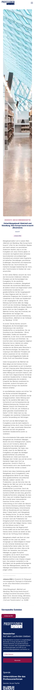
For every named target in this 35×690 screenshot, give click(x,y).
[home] (8, 3)
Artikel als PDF (8, 616)
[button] (31, 3)
